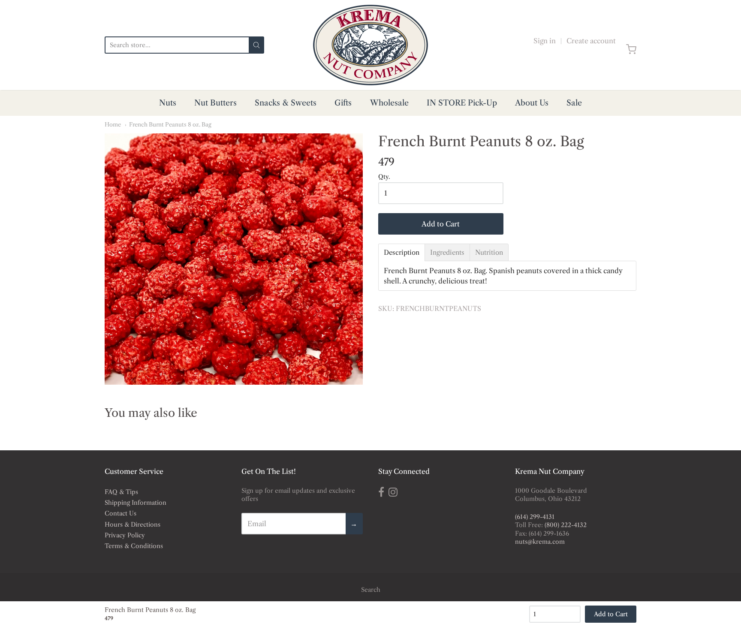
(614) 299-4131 (534, 517)
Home (113, 124)
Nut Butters (215, 103)
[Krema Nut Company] (370, 45)
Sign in (544, 40)
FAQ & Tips (121, 492)
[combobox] (177, 45)
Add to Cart (441, 224)
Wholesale (389, 103)
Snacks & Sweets (285, 103)
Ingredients (447, 252)
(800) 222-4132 (566, 525)
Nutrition (489, 252)
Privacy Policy (125, 535)
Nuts (167, 103)
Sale (574, 103)
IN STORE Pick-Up (462, 103)
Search (370, 590)
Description (401, 252)
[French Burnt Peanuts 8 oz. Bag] (234, 259)
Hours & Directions (132, 524)
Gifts (343, 103)
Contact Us (120, 513)
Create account (591, 40)
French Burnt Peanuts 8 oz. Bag (170, 124)
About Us (531, 103)
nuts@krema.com (540, 542)
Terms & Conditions (134, 546)
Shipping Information (135, 502)
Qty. (384, 177)
